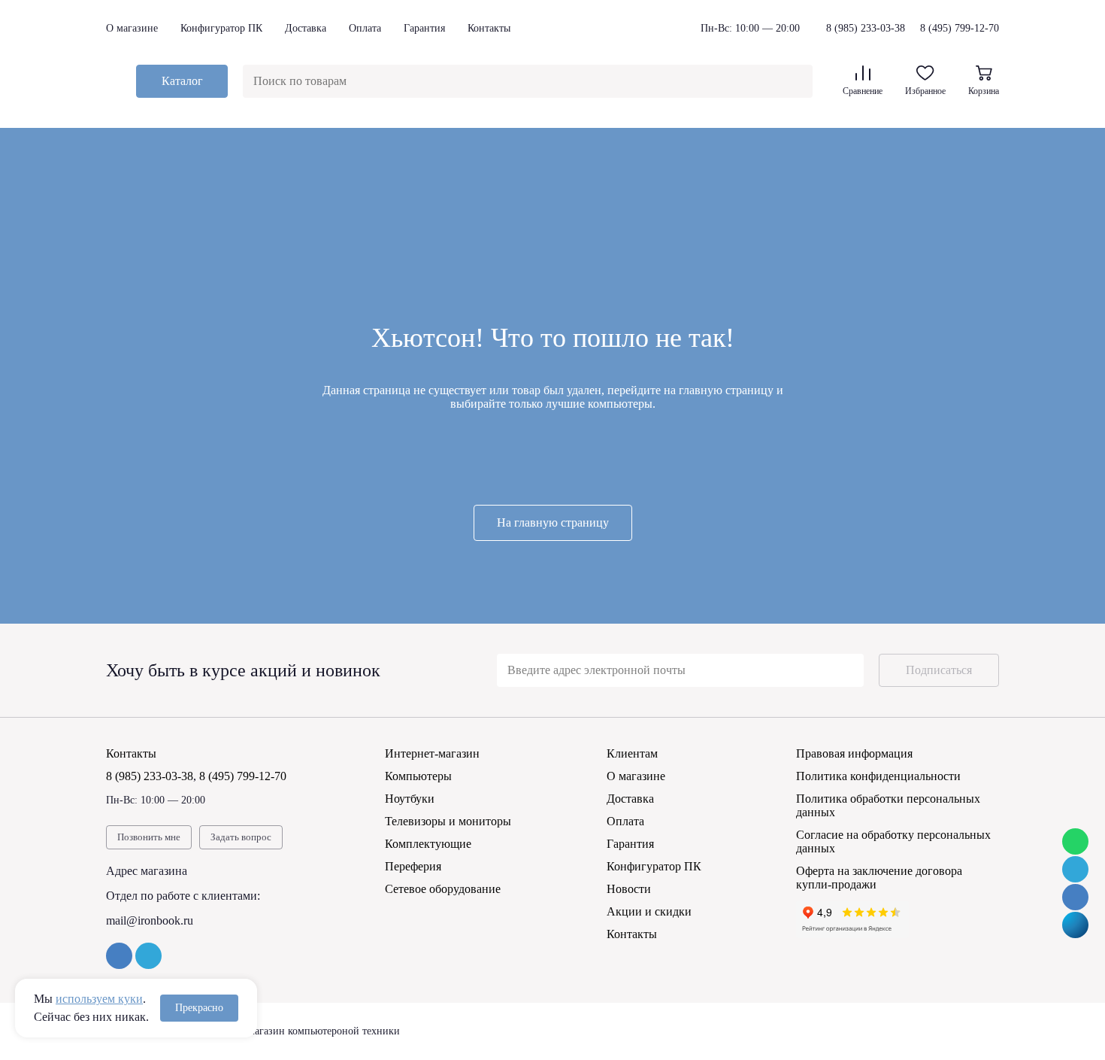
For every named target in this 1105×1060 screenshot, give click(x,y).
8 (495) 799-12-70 (959, 28)
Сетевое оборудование (443, 888)
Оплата (365, 28)
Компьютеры (418, 776)
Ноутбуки (409, 798)
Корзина (983, 91)
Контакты (489, 28)
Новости (629, 888)
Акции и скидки (649, 911)
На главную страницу (553, 522)
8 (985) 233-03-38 (865, 28)
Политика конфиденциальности (878, 776)
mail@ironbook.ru (149, 920)
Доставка (305, 28)
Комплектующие (428, 843)
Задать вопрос (240, 837)
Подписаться (939, 670)
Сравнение (862, 91)
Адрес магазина (146, 870)
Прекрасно (199, 1007)
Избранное (925, 91)
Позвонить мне (148, 837)
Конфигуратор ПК (221, 28)
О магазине (132, 28)
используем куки (99, 998)
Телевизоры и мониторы (448, 821)
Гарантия (424, 28)
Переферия (413, 866)
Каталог (182, 80)
